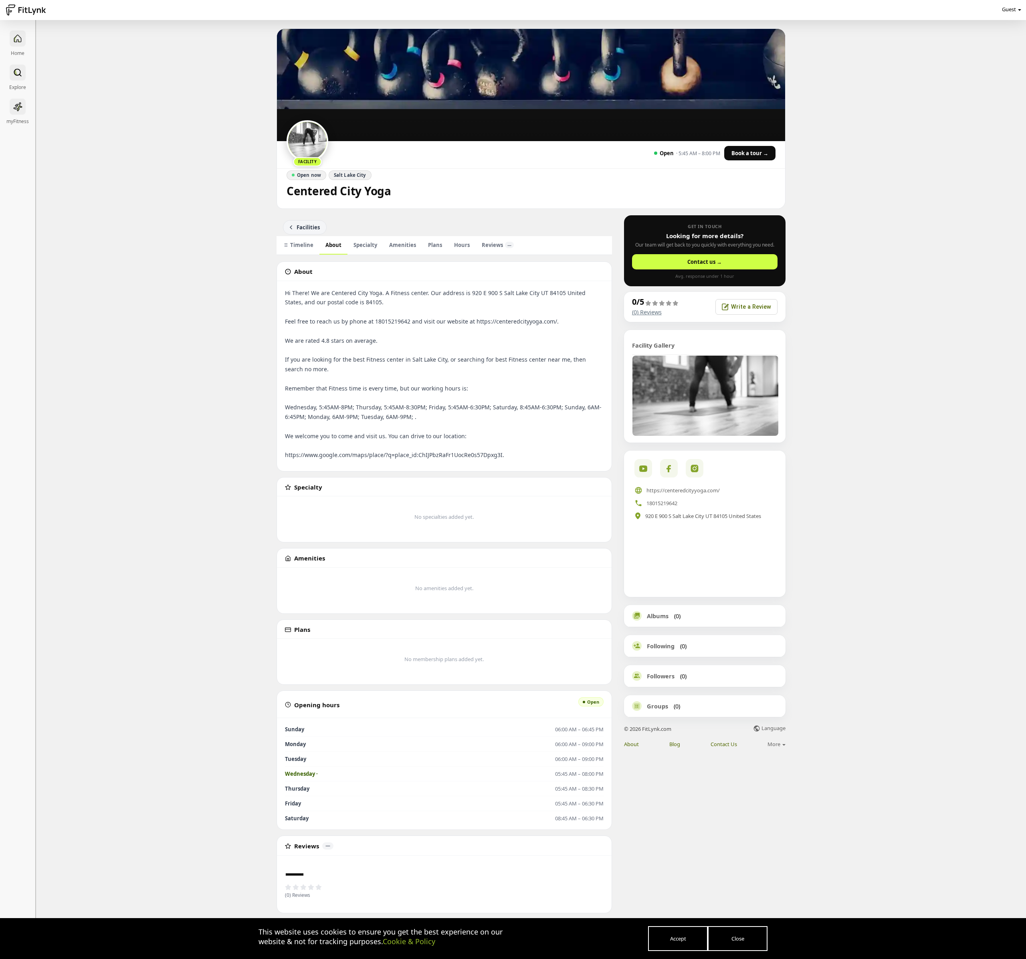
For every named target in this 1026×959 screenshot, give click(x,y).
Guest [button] (1009, 9)
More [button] (774, 744)
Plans (435, 245)
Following (661, 646)
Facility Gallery (653, 345)
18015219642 (661, 503)
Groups (657, 706)
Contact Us (724, 744)
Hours (462, 245)
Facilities (308, 227)
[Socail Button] (643, 468)
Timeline (301, 245)
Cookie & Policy (409, 941)
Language (773, 729)
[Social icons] (694, 468)
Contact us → (704, 261)
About (333, 245)
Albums (658, 616)
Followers (661, 676)
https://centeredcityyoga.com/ (683, 490)
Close (737, 938)
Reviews (496, 245)
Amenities (402, 245)
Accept (678, 938)
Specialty (365, 245)
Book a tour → (749, 153)
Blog (674, 744)
